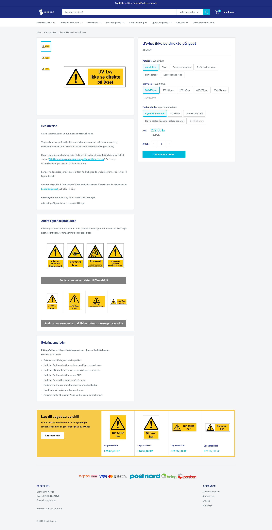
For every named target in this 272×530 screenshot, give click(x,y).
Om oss (206, 500)
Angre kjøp (208, 505)
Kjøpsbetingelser (211, 491)
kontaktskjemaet (49, 188)
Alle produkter (50, 32)
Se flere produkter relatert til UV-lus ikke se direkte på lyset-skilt (83, 323)
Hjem (39, 32)
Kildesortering (136, 22)
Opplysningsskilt (160, 22)
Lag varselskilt (52, 435)
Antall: (146, 143)
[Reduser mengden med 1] (154, 144)
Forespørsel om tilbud (203, 22)
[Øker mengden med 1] (169, 144)
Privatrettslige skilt (69, 22)
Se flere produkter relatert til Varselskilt (84, 280)
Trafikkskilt (92, 22)
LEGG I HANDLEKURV (164, 154)
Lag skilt (180, 22)
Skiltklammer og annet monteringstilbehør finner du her (76, 159)
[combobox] (119, 12)
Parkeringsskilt (113, 22)
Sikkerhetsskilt (44, 22)
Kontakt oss (208, 496)
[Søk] (206, 12)
